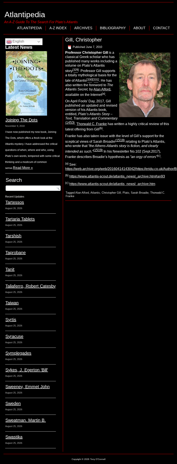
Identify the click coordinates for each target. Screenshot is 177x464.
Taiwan (12, 302)
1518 (120, 140)
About (139, 28)
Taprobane (15, 252)
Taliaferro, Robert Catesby (30, 286)
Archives (83, 28)
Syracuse (14, 336)
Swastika (13, 437)
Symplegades (18, 353)
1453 (70, 122)
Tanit (9, 269)
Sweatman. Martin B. (25, 420)
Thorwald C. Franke (91, 124)
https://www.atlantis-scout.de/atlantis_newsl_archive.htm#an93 (117, 176)
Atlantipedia (25, 14)
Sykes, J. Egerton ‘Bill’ (26, 370)
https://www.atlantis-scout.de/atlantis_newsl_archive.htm (112, 184)
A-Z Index (58, 28)
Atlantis (95, 192)
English (18, 41)
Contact (161, 28)
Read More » (23, 168)
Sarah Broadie (140, 192)
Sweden (13, 403)
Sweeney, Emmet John (27, 386)
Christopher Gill (111, 192)
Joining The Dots (21, 120)
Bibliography (113, 28)
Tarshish (13, 235)
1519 (98, 150)
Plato (126, 192)
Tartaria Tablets (20, 219)
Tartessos (14, 202)
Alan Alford (101, 89)
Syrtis (10, 319)
